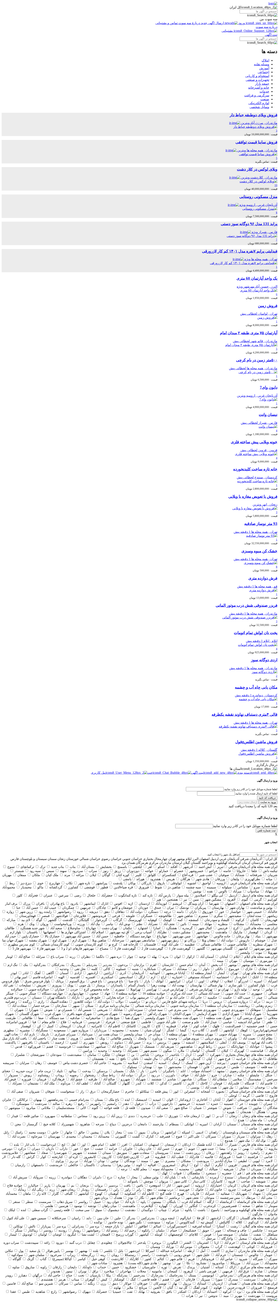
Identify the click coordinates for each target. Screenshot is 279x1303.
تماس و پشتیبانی (167, 23)
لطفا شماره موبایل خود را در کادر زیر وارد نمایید (245, 826)
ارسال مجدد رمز (248, 802)
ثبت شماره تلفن (266, 830)
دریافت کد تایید (267, 797)
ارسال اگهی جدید (212, 23)
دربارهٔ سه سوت (189, 23)
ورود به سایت (268, 802)
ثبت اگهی (271, 34)
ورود (242, 23)
